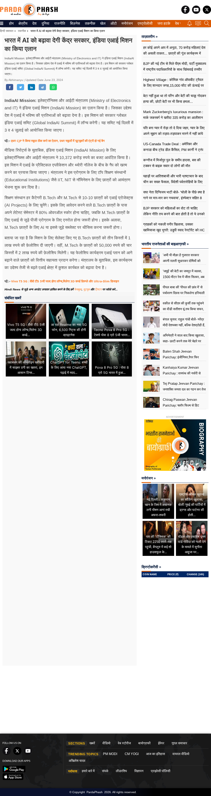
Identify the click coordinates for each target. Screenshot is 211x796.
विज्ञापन (138, 771)
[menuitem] (11, 23)
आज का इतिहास (155, 754)
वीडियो (106, 743)
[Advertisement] (70, 419)
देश (34, 23)
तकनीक (89, 23)
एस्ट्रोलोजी (144, 23)
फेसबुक (78, 289)
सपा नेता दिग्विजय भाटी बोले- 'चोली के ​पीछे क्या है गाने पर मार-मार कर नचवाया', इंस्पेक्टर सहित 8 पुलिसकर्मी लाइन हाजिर (174, 198)
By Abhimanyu (14, 80)
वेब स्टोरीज (124, 743)
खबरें (92, 743)
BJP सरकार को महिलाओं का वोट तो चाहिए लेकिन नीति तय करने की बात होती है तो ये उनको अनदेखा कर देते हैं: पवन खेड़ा (174, 214)
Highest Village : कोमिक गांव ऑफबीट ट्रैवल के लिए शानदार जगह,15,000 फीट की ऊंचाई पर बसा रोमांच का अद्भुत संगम (173, 85)
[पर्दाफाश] (29, 15)
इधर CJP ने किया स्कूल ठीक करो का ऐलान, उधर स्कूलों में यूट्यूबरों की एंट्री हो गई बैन (58, 141)
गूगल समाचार (179, 743)
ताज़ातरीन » (150, 37)
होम (11, 23)
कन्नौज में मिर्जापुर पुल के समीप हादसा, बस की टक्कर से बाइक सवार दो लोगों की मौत (171, 163)
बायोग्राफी (144, 743)
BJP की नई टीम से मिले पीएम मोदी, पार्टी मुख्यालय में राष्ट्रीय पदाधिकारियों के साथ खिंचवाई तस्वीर (174, 66)
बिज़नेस (74, 23)
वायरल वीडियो (180, 754)
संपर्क (105, 771)
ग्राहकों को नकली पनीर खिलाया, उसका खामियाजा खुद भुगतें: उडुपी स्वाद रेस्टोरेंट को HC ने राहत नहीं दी (174, 230)
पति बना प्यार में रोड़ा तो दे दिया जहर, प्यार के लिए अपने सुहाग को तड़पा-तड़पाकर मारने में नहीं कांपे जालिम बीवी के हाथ (173, 133)
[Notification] (189, 25)
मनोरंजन (126, 23)
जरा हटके (163, 23)
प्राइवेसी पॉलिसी (160, 771)
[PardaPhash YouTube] (196, 12)
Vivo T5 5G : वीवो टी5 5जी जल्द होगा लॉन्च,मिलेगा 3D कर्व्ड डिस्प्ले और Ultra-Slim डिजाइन (65, 281)
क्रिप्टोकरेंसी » (151, 567)
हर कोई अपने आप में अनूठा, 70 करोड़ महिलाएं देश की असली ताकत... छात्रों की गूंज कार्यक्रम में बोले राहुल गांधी (174, 53)
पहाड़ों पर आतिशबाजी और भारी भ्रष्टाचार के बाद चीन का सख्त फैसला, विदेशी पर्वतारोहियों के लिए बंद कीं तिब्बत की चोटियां (173, 182)
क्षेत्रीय (22, 23)
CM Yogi (132, 754)
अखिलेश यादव (77, 760)
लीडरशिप (121, 771)
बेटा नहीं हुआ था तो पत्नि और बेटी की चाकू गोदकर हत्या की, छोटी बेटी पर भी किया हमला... (174, 99)
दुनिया (45, 23)
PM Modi (110, 754)
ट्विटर (98, 289)
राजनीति (59, 23)
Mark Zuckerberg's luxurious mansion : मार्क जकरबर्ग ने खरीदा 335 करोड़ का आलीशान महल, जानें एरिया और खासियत (173, 117)
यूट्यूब (86, 289)
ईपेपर (161, 743)
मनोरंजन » (149, 478)
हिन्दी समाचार (6, 31)
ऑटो (113, 23)
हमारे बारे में (88, 771)
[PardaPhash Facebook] (185, 12)
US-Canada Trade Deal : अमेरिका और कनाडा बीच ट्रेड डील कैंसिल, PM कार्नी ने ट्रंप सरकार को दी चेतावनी (173, 150)
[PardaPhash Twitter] (207, 12)
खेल (102, 23)
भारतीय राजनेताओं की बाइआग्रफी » (165, 244)
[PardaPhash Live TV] (198, 24)
